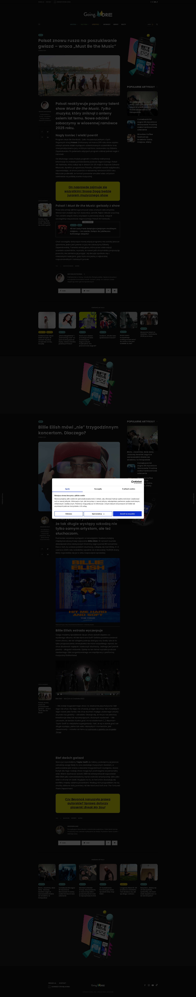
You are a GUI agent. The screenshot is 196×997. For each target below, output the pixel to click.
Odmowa (68, 514)
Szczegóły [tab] (98, 489)
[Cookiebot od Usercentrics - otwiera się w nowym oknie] (133, 482)
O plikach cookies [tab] (128, 489)
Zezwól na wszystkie (127, 514)
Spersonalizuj (97, 514)
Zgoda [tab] (67, 489)
